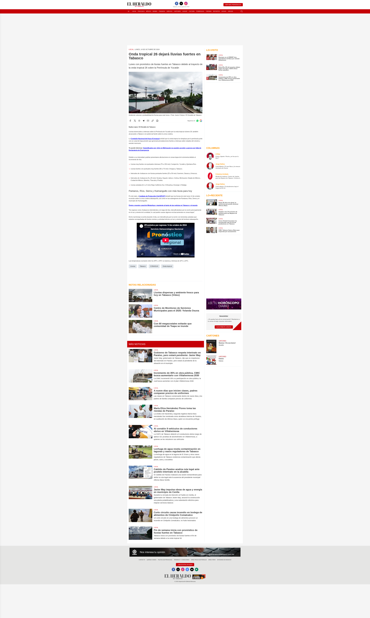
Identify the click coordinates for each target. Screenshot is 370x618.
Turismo (208, 11)
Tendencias (200, 11)
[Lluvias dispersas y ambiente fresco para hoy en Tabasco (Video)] (140, 295)
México (148, 11)
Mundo (155, 11)
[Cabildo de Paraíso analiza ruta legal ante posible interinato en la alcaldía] (140, 475)
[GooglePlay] (196, 569)
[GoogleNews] (187, 569)
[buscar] (241, 11)
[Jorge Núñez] (210, 166)
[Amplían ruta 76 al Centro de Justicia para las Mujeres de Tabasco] (211, 212)
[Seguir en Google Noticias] (200, 120)
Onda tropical (167, 266)
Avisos (224, 11)
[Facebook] (176, 3)
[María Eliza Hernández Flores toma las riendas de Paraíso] (140, 414)
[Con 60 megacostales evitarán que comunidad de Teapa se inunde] (140, 326)
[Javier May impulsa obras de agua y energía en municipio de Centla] (140, 496)
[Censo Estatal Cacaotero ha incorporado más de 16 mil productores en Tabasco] (211, 221)
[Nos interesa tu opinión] (185, 552)
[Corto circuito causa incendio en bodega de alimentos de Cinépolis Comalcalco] (140, 516)
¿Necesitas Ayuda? (185, 564)
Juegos (230, 11)
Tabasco (143, 266)
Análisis (169, 11)
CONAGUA (154, 266)
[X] (181, 3)
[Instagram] (186, 3)
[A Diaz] (210, 156)
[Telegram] (143, 120)
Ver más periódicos (233, 4)
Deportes (216, 11)
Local (134, 11)
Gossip (184, 11)
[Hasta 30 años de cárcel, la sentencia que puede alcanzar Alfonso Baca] (211, 202)
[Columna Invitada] (210, 176)
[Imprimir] (157, 120)
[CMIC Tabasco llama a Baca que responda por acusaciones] (211, 230)
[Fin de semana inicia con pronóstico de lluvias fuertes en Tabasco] (140, 534)
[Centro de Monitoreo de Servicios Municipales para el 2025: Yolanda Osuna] (140, 311)
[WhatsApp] (139, 120)
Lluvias (132, 266)
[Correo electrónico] (148, 120)
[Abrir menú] (128, 11)
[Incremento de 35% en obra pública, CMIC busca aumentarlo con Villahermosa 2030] (140, 377)
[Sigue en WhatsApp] (197, 120)
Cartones (177, 11)
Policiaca (141, 11)
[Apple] (192, 569)
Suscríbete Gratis (223, 327)
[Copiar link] (152, 120)
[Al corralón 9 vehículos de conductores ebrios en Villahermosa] (140, 434)
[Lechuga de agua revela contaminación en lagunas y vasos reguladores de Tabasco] (140, 454)
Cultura (192, 11)
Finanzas (162, 11)
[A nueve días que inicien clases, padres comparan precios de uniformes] (140, 394)
